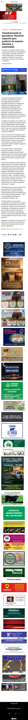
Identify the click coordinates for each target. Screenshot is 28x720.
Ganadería (5, 29)
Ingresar (15, 703)
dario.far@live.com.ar (14, 708)
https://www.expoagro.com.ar (14, 229)
